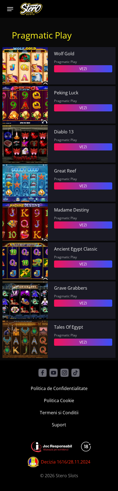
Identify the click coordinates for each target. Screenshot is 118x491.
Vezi (83, 68)
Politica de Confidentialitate (59, 388)
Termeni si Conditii (59, 413)
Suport (59, 425)
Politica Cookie (59, 400)
